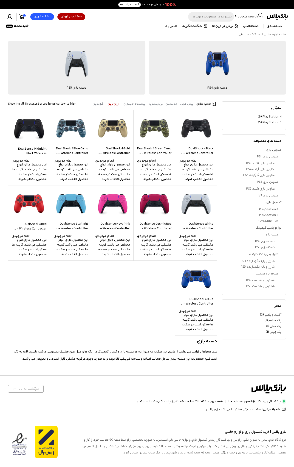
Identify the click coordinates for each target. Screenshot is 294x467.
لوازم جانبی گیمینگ (265, 34)
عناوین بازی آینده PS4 (260, 169)
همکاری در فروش (71, 16)
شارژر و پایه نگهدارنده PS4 (257, 261)
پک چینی (276, 332)
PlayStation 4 (272, 116)
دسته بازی (271, 234)
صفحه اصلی (251, 26)
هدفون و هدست (267, 273)
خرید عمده (18, 25)
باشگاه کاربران (42, 16)
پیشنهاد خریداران (134, 104)
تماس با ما (171, 26)
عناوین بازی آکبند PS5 (260, 188)
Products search (246, 16)
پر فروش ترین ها (222, 26)
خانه (283, 34)
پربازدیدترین (155, 104)
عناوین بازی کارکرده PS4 (259, 175)
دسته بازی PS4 (265, 241)
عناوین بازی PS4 (267, 156)
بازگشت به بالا (29, 388)
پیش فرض (186, 104)
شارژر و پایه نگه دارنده (263, 254)
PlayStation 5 (272, 122)
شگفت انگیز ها (192, 26)
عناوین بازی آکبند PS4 (260, 163)
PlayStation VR (267, 221)
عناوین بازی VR (268, 195)
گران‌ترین (98, 104)
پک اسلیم (275, 320)
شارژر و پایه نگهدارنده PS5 (257, 266)
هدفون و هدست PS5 (260, 286)
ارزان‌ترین (113, 104)
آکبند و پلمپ (273, 314)
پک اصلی (276, 326)
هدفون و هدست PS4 (260, 280)
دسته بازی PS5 (265, 247)
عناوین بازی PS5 (267, 182)
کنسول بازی (274, 202)
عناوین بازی (274, 149)
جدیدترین (171, 104)
